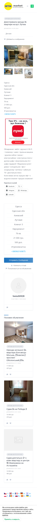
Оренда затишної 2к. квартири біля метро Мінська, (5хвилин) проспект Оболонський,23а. (16, 355)
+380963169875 (10, 114)
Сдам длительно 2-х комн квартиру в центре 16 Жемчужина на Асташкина (18, 461)
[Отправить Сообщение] (7, 307)
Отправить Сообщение (18, 260)
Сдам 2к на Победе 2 (17, 409)
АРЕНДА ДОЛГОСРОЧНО (12, 18)
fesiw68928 (18, 296)
